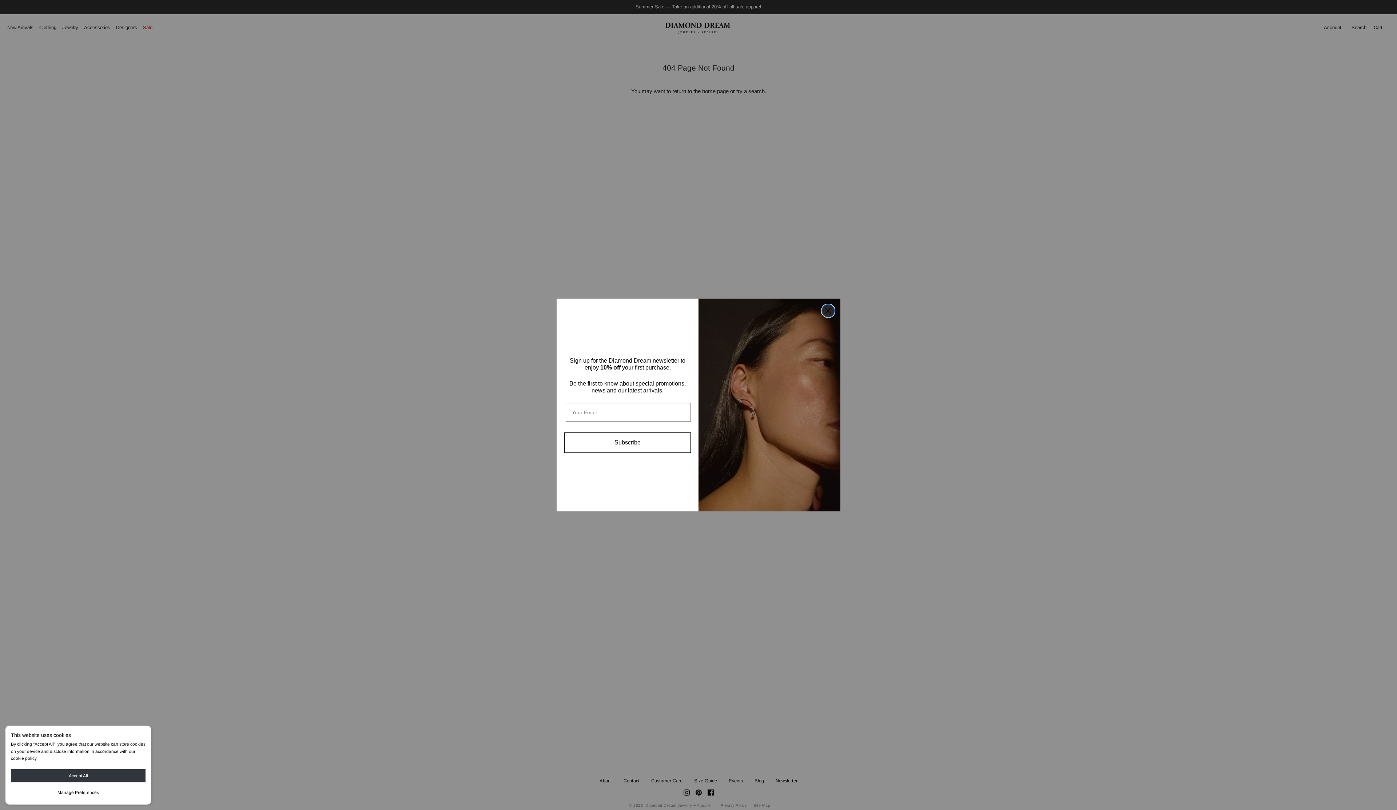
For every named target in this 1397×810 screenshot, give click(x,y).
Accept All (78, 775)
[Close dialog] (828, 310)
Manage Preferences (78, 792)
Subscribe (627, 442)
